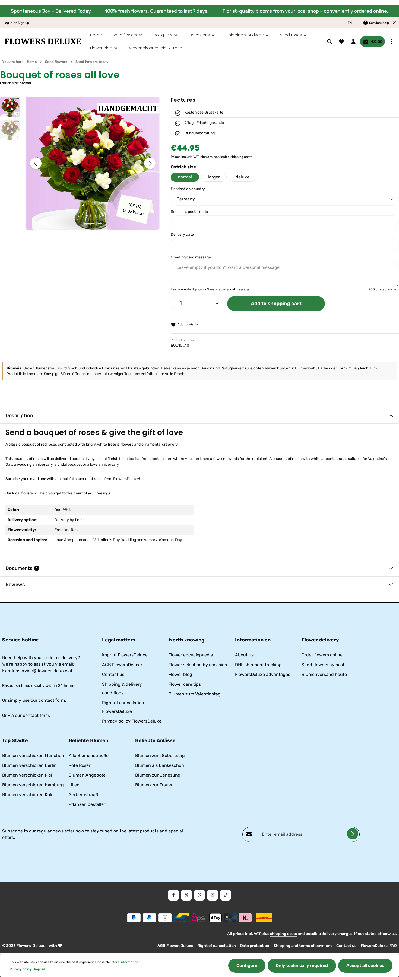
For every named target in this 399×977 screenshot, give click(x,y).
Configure (246, 965)
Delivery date (182, 234)
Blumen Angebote (87, 775)
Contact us (113, 674)
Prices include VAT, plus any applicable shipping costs (211, 157)
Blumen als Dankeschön (159, 765)
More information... (126, 962)
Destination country (188, 189)
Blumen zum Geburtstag (160, 755)
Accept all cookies (365, 965)
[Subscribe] (352, 833)
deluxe (242, 177)
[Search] (329, 41)
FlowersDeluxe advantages (262, 674)
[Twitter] (186, 895)
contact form (36, 715)
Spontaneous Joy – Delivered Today (51, 11)
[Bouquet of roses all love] (93, 163)
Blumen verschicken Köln (28, 794)
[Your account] (353, 41)
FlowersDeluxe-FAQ (379, 945)
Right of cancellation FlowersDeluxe (123, 707)
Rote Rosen (80, 765)
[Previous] (36, 163)
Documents (21, 568)
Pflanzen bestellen (87, 804)
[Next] (150, 163)
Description (19, 416)
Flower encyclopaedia (191, 654)
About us (244, 654)
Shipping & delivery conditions (122, 688)
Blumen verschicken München (33, 755)
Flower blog (180, 674)
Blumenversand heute (324, 674)
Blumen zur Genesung (157, 775)
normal (185, 177)
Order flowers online (322, 654)
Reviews (15, 585)
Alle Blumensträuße (89, 755)
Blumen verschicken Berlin (29, 765)
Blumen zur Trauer (154, 784)
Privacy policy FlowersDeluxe (132, 721)
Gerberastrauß (83, 794)
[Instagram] (212, 895)
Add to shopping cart (276, 303)
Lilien (74, 784)
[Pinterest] (199, 895)
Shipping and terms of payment (303, 945)
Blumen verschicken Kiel (27, 775)
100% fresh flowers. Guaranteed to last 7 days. (157, 11)
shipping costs (283, 933)
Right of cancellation (217, 945)
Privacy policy (21, 969)
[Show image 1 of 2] (89, 223)
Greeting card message (191, 257)
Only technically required (302, 965)
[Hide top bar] (394, 22)
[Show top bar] (391, 41)
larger (214, 177)
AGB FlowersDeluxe (122, 664)
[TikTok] (225, 895)
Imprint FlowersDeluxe (125, 654)
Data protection (254, 945)
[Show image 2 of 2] (99, 223)
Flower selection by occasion (198, 664)
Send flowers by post (323, 664)
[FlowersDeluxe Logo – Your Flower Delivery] (43, 41)
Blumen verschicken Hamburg (33, 784)
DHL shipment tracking (258, 664)
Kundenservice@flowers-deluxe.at (37, 670)
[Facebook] (173, 895)
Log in (7, 23)
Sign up (23, 23)
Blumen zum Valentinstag (195, 694)
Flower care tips (185, 684)
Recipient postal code (189, 211)
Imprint (39, 969)
